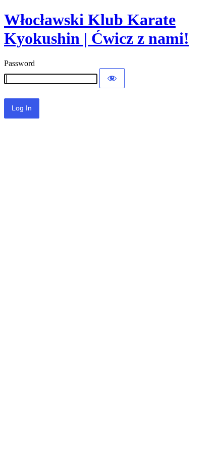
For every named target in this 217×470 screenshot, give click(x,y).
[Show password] (112, 78)
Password (19, 63)
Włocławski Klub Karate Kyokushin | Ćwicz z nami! (96, 29)
